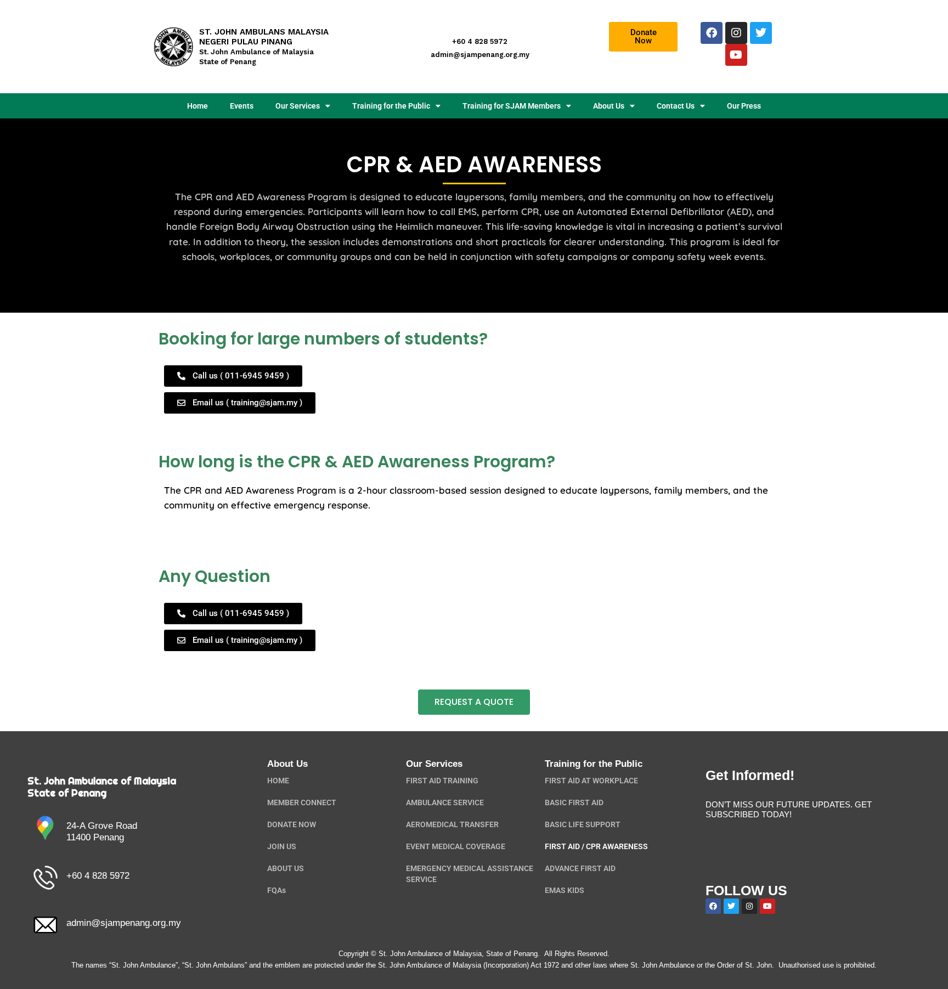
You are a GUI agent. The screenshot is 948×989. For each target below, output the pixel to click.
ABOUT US (285, 868)
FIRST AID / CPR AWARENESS (596, 846)
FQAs (276, 890)
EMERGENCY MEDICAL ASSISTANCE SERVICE (469, 874)
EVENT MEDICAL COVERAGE (455, 846)
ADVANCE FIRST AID (580, 868)
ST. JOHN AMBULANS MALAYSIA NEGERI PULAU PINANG (264, 46)
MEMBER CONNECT (301, 802)
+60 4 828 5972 (97, 876)
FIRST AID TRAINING (442, 780)
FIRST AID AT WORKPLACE (591, 780)
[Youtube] (736, 55)
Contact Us (676, 105)
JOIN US (281, 846)
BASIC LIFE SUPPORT (582, 824)
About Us (608, 105)
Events (241, 105)
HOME (278, 780)
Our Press (744, 105)
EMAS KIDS (564, 890)
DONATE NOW (291, 824)
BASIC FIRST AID (574, 802)
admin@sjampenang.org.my (123, 923)
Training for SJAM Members (511, 105)
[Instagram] (736, 33)
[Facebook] (712, 33)
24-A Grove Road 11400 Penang (101, 831)
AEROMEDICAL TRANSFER (452, 824)
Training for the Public (391, 105)
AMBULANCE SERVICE (445, 802)
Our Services (297, 105)
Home (197, 105)
